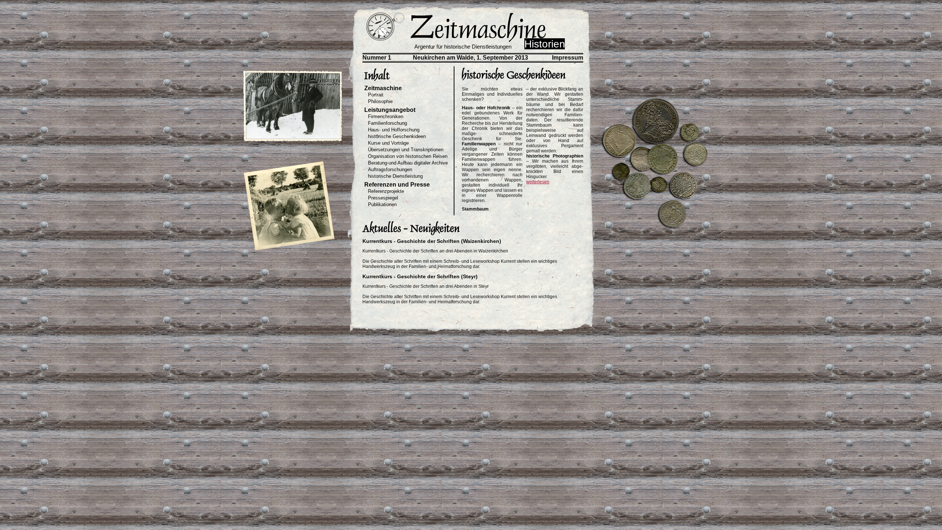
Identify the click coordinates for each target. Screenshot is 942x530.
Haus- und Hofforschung (393, 129)
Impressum (567, 57)
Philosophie (380, 101)
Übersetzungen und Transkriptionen (405, 149)
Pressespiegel (383, 198)
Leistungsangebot (389, 110)
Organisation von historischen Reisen (407, 156)
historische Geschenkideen (397, 136)
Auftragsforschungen (390, 169)
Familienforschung (387, 123)
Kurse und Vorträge (388, 143)
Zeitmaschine (383, 88)
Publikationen (382, 204)
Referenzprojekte (386, 191)
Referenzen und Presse (397, 184)
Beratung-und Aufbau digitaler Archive (408, 163)
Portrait (375, 95)
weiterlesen (537, 181)
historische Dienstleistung (395, 176)
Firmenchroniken (385, 116)
